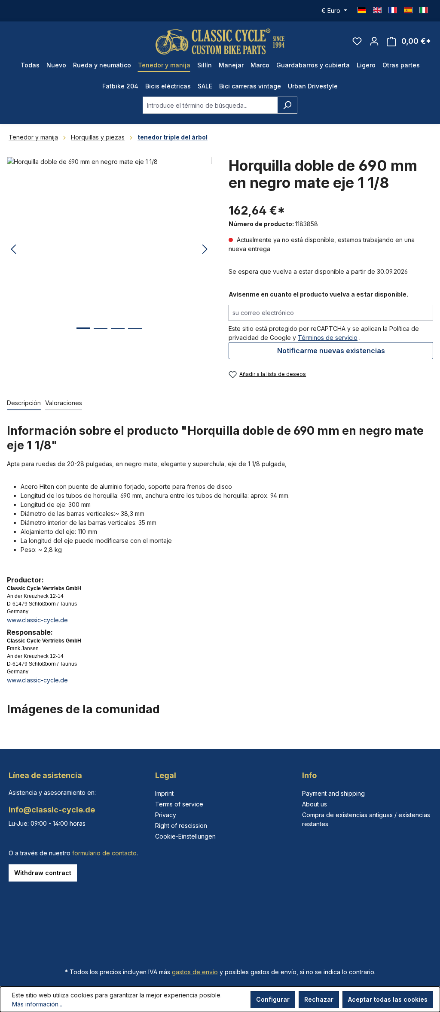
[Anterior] (13, 250)
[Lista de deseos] (357, 41)
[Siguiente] (205, 250)
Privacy (165, 814)
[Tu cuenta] (374, 41)
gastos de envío (195, 972)
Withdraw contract (42, 872)
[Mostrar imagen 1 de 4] (83, 334)
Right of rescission (181, 825)
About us (314, 804)
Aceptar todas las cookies (388, 999)
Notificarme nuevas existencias (331, 350)
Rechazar (318, 999)
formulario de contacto (104, 853)
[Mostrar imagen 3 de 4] (118, 335)
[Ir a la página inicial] (220, 41)
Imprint (164, 793)
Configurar (273, 999)
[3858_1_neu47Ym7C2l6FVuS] (109, 249)
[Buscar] (287, 105)
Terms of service (179, 804)
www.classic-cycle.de (37, 620)
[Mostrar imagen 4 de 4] (135, 335)
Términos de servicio (328, 337)
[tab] (24, 403)
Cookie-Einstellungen (185, 836)
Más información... (37, 1004)
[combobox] (210, 105)
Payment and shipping (333, 793)
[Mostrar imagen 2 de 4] (100, 335)
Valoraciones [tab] (63, 402)
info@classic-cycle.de (52, 809)
